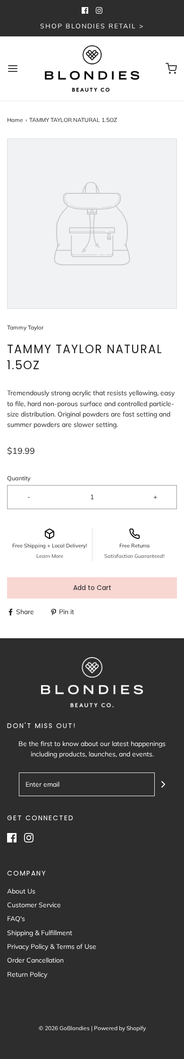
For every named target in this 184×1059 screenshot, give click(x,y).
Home (15, 119)
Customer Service (34, 905)
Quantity (19, 478)
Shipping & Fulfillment (39, 933)
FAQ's (16, 918)
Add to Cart (92, 587)
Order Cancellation (35, 960)
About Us (21, 891)
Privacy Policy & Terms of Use (51, 946)
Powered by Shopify (120, 1028)
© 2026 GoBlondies (64, 1028)
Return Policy (27, 974)
